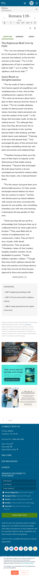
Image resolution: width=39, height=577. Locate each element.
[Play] (11, 23)
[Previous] (8, 23)
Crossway (28, 324)
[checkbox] (19, 500)
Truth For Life (3, 2)
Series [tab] (31, 37)
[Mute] (31, 23)
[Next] (14, 23)
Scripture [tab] (7, 37)
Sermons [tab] (19, 37)
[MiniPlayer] (35, 23)
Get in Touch (6, 444)
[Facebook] (11, 548)
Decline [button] (24, 573)
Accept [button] (15, 573)
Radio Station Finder (9, 450)
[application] (19, 23)
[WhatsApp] (30, 548)
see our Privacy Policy (26, 563)
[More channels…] (35, 548)
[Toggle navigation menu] (37, 3)
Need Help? (6, 447)
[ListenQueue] (4, 23)
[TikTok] (26, 548)
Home (10, 420)
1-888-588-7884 (17, 439)
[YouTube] (16, 548)
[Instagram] (21, 548)
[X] (6, 548)
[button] (35, 28)
